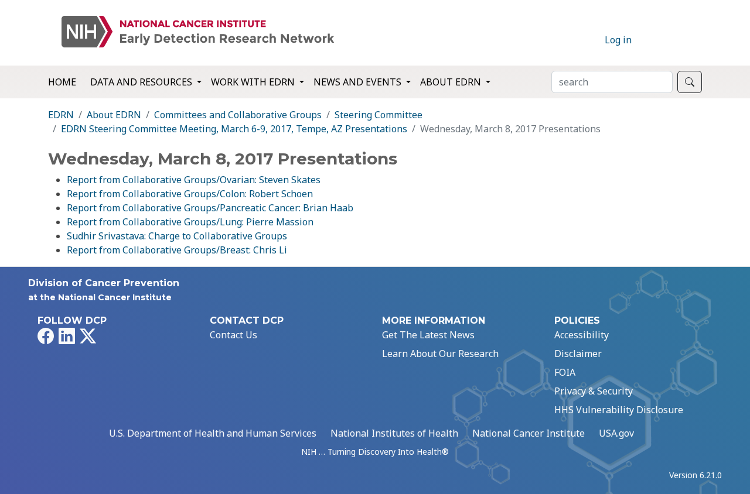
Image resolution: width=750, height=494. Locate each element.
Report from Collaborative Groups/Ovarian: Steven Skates (194, 179)
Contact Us (233, 334)
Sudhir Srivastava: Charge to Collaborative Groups (177, 235)
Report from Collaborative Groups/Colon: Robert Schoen (190, 193)
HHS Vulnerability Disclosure (618, 409)
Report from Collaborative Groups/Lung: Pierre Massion (190, 221)
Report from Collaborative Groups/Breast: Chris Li (177, 249)
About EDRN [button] (451, 82)
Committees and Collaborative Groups (238, 114)
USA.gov (616, 433)
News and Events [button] (358, 82)
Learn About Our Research (440, 353)
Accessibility (581, 334)
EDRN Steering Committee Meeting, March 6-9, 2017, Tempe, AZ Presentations (234, 128)
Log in (618, 39)
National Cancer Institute (528, 433)
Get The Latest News (428, 334)
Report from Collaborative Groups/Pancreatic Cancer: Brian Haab (210, 207)
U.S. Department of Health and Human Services (212, 433)
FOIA (564, 372)
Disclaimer (578, 353)
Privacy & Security (593, 391)
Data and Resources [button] (142, 82)
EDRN (61, 114)
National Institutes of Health (394, 433)
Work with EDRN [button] (254, 82)
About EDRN (114, 114)
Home (62, 82)
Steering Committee (378, 114)
